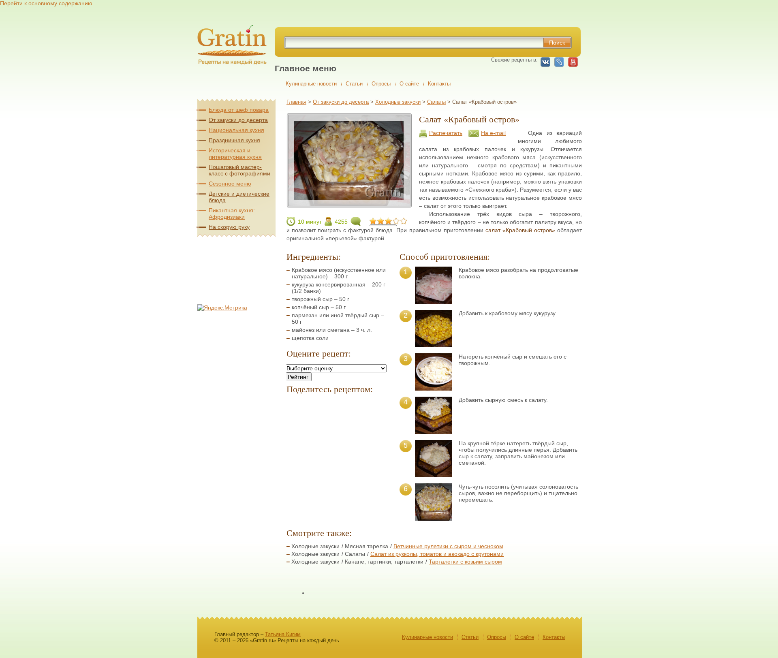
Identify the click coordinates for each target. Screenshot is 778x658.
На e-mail (493, 133)
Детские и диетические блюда (239, 196)
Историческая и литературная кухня (235, 153)
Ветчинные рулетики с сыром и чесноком (448, 546)
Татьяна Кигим (283, 634)
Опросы (381, 84)
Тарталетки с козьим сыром (465, 561)
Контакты (439, 84)
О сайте (409, 84)
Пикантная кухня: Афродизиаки (232, 213)
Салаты (436, 102)
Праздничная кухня (234, 140)
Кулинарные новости (311, 84)
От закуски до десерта (341, 102)
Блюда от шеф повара (239, 110)
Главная (296, 102)
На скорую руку (229, 227)
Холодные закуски (398, 102)
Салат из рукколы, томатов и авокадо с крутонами (437, 554)
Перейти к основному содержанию (46, 3)
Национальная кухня (236, 130)
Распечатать (445, 133)
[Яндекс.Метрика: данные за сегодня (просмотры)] (222, 307)
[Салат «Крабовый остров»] (349, 204)
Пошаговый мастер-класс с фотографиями (239, 170)
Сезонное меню (230, 183)
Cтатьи (354, 84)
